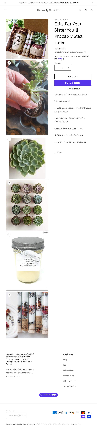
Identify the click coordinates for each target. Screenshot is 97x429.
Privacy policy (52, 424)
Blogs (65, 360)
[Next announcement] (92, 2)
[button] (5, 10)
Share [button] (59, 153)
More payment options (73, 89)
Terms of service (64, 424)
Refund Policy (68, 370)
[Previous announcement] (4, 2)
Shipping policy (76, 424)
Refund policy (41, 424)
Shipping (68, 52)
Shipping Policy (69, 381)
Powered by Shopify (29, 424)
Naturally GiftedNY (16, 424)
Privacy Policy (68, 376)
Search (65, 365)
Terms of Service (69, 386)
